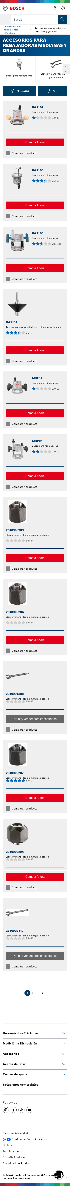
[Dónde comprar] (55, 8)
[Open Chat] (58, 1174)
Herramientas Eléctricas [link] (20, 1033)
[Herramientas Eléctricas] (63, 1033)
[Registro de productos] (62, 8)
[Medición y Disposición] (63, 1043)
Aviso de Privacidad (15, 1133)
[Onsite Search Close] (55, 19)
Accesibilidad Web (14, 1157)
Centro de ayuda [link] (15, 1074)
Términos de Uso (13, 1151)
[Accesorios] (63, 1054)
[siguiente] (51, 986)
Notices (7, 1145)
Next (66, 69)
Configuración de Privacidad (30, 1139)
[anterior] (19, 986)
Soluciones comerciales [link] (20, 1085)
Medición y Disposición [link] (20, 1043)
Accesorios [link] (11, 1054)
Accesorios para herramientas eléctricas (12, 29)
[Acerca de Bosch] (63, 1064)
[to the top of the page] (64, 1164)
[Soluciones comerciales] (63, 1084)
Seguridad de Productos (18, 1163)
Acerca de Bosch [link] (15, 1064)
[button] (35, 142)
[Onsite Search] (62, 19)
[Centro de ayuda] (63, 1074)
